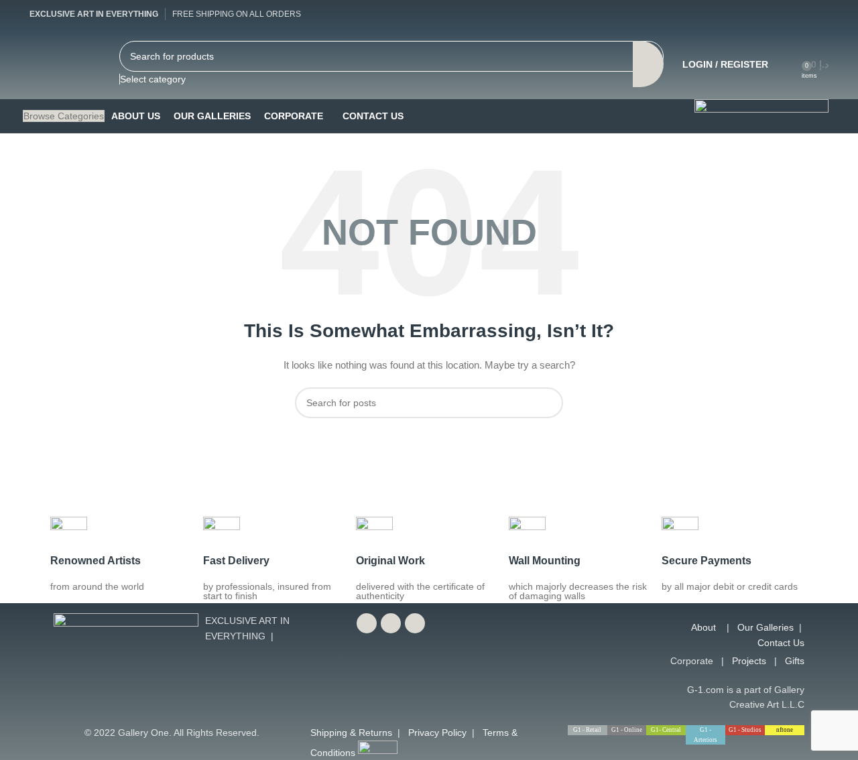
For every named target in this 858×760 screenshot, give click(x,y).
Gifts (794, 660)
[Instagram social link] (818, 14)
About (703, 627)
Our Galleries (765, 627)
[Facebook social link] (770, 14)
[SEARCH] (648, 63)
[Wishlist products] (787, 64)
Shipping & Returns (351, 732)
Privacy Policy (437, 732)
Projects (749, 660)
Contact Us (780, 642)
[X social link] (794, 14)
